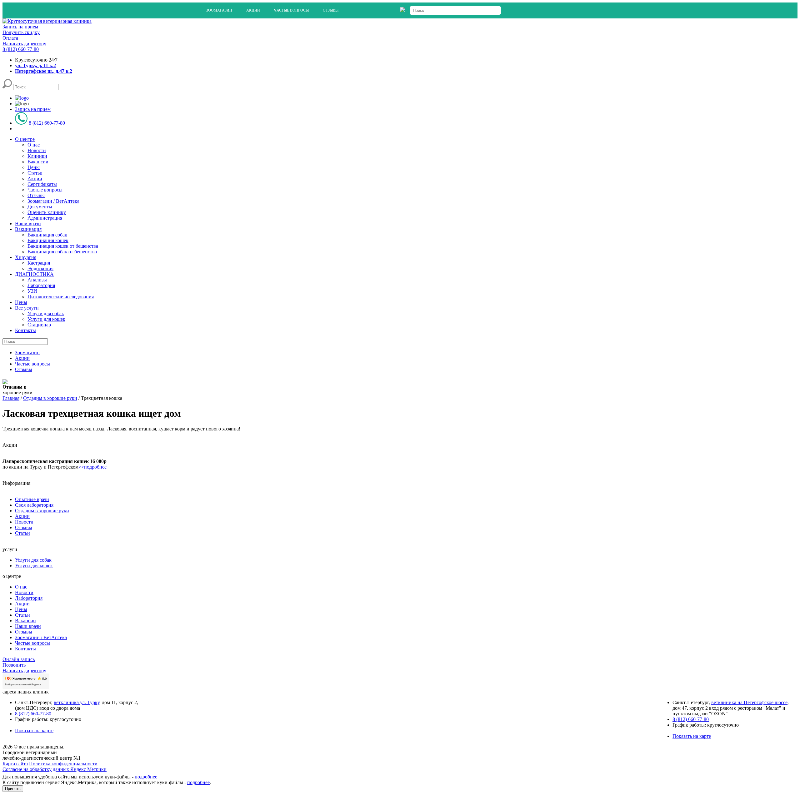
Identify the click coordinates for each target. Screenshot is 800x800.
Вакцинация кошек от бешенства (63, 246)
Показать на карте (34, 730)
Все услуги (27, 308)
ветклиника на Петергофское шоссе (749, 702)
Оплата (10, 38)
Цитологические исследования (61, 296)
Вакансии (38, 161)
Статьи (35, 173)
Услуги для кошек (46, 319)
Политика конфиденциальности (63, 763)
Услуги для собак (46, 313)
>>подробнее (92, 467)
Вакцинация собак (47, 234)
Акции (253, 10)
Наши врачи (28, 223)
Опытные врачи (32, 499)
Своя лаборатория (34, 505)
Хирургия (25, 257)
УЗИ (32, 291)
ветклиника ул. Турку (76, 702)
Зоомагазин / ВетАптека (53, 201)
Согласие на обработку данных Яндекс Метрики (54, 769)
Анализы (37, 279)
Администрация (45, 218)
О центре (25, 139)
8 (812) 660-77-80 (20, 49)
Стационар (39, 324)
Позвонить (14, 665)
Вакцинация (28, 229)
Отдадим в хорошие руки (42, 510)
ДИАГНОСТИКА (34, 274)
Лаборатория (41, 285)
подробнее (146, 776)
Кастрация (39, 263)
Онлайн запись (18, 659)
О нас (34, 144)
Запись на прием (20, 26)
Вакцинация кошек (48, 240)
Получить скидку (21, 32)
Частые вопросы (291, 10)
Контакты (25, 330)
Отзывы (330, 10)
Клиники (37, 156)
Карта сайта (15, 763)
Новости (37, 150)
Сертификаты (42, 184)
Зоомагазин (219, 10)
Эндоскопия (40, 268)
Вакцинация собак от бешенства (62, 251)
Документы (40, 206)
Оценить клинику (47, 212)
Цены (34, 167)
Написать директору (24, 43)
